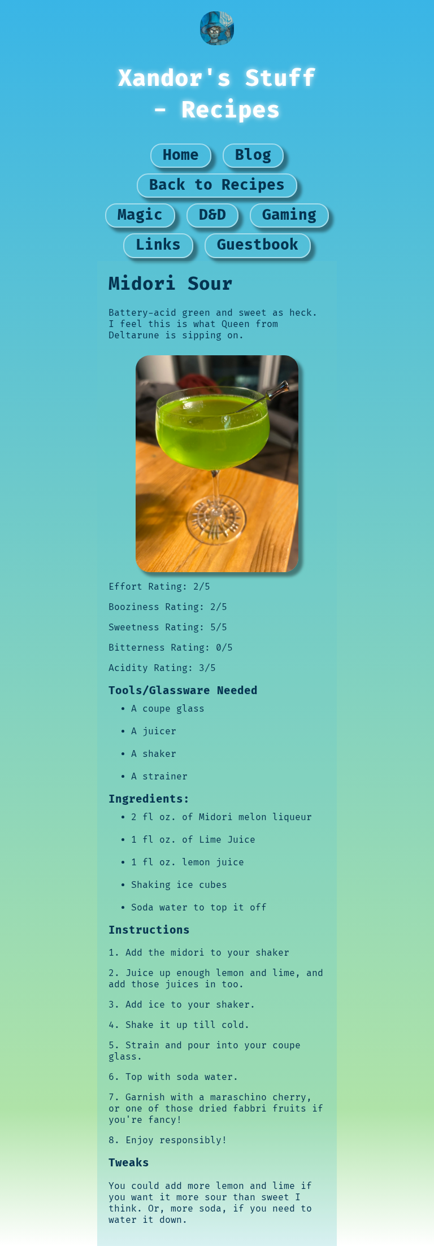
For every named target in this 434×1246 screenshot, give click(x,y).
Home (181, 155)
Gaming (289, 215)
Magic (140, 215)
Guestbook (257, 245)
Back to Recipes (217, 185)
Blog (253, 155)
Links (158, 245)
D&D (212, 215)
